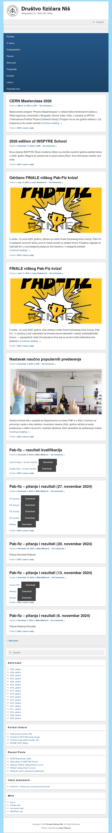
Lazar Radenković (39, 182)
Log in (12, 802)
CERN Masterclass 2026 (30, 100)
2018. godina (15, 687)
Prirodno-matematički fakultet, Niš (24, 740)
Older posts (12, 640)
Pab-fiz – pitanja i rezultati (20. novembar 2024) (50, 543)
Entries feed (15, 805)
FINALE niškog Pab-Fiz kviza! (36, 268)
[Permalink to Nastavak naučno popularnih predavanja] (56, 416)
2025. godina (15, 669)
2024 (19, 128)
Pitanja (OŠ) (14, 585)
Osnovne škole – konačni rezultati (23, 462)
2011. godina (15, 709)
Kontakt (10, 75)
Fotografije (12, 69)
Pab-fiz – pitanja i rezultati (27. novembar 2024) (50, 486)
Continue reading (51, 123)
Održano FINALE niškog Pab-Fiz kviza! (43, 177)
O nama (10, 42)
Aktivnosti (11, 62)
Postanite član (13, 88)
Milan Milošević (42, 454)
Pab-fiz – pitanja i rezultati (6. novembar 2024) (49, 615)
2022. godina (15, 675)
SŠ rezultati (14, 518)
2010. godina (15, 712)
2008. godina (15, 718)
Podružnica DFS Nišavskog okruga (25, 737)
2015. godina (15, 696)
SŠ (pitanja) (14, 505)
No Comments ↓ (46, 105)
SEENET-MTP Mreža (19, 743)
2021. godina (15, 678)
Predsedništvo (13, 49)
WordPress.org (16, 811)
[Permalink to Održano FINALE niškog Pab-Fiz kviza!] (56, 235)
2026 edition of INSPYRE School (38, 141)
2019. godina (15, 684)
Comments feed (16, 808)
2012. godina (15, 706)
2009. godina (15, 715)
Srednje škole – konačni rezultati (22, 468)
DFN (35, 105)
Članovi (10, 56)
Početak (10, 36)
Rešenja (12, 524)
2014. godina (15, 699)
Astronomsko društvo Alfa (21, 733)
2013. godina (15, 703)
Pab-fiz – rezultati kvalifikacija (35, 449)
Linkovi (10, 82)
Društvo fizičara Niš (45, 8)
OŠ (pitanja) (14, 498)
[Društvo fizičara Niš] (12, 15)
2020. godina (15, 681)
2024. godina (15, 672)
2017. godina (15, 690)
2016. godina (15, 693)
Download (47, 462)
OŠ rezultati (14, 511)
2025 (19, 164)
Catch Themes (65, 828)
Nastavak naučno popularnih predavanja (45, 359)
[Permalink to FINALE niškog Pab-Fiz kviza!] (56, 326)
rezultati (12, 597)
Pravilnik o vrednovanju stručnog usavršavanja (29, 786)
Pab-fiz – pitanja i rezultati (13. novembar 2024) (50, 572)
